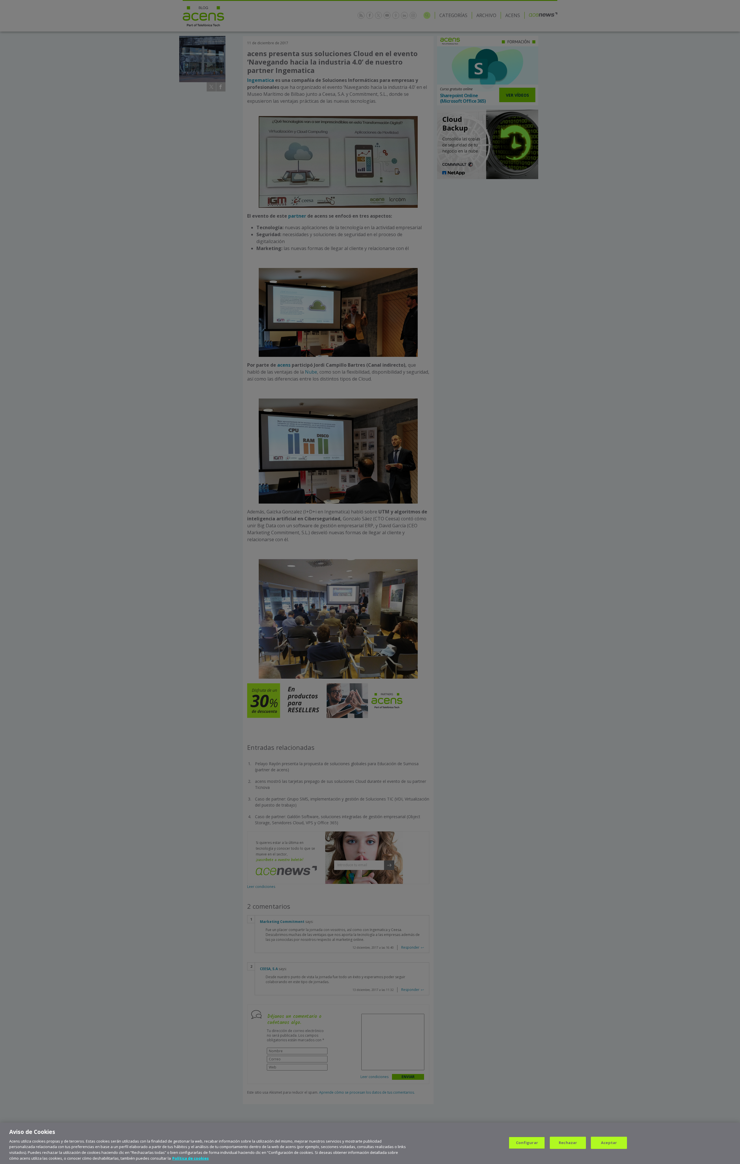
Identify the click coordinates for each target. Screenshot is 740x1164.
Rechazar (568, 1142)
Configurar (527, 1142)
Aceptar (609, 1142)
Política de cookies (190, 1158)
